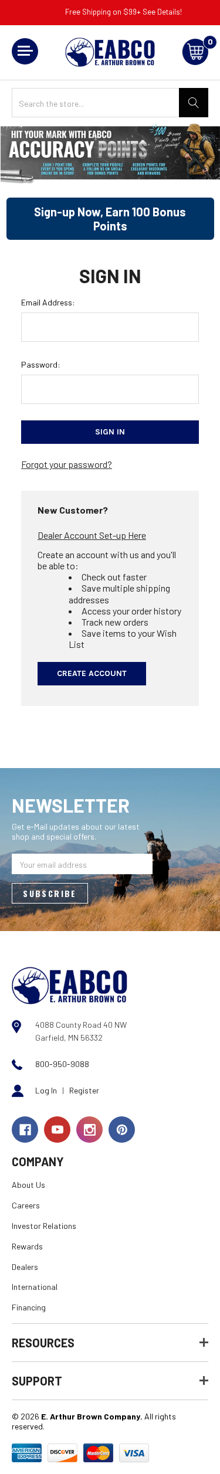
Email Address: (48, 302)
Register (84, 1090)
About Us (28, 1185)
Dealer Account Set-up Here (92, 535)
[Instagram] (89, 1129)
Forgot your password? (66, 464)
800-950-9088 (62, 1064)
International (34, 1287)
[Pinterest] (122, 1129)
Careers (26, 1205)
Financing (29, 1307)
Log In (46, 1090)
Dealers (25, 1267)
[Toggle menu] (25, 51)
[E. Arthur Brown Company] (69, 985)
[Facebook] (25, 1129)
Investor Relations (44, 1226)
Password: (40, 364)
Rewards (27, 1246)
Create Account (92, 673)
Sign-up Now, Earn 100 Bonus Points (110, 219)
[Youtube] (57, 1129)
